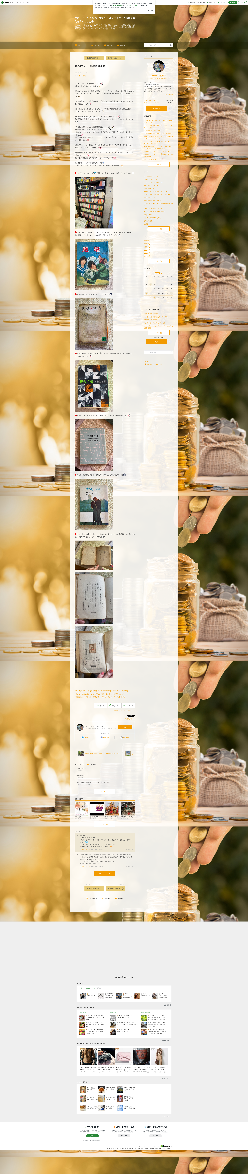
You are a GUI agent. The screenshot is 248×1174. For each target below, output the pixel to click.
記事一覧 (96, 45)
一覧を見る (158, 164)
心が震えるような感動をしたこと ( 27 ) (156, 191)
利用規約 (131, 1148)
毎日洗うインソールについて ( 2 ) (154, 212)
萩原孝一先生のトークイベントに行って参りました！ (116, 58)
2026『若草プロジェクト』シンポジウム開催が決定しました (158, 121)
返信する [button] (130, 849)
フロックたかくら (85, 849)
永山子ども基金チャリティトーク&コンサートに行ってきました (158, 126)
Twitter (86, 737)
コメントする (106, 873)
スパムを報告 (112, 1148)
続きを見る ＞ (169, 94)
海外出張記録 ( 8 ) (149, 221)
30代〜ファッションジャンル (87, 988)
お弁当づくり (82, 1012)
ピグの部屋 (164, 78)
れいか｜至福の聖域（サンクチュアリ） (156, 317)
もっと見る (104, 791)
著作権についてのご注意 (154, 364)
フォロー (125, 727)
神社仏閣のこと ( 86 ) (151, 185)
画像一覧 (109, 45)
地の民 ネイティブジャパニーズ (154, 323)
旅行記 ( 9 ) (147, 224)
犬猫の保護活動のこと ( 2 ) (152, 200)
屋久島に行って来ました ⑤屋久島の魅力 (157, 151)
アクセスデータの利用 (142, 1148)
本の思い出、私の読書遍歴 (90, 65)
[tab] (87, 988)
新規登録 (232, 2)
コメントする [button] (115, 705)
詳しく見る (124, 1136)
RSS (148, 361)
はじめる (92, 1136)
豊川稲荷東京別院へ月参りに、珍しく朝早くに (158, 133)
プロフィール (154, 78)
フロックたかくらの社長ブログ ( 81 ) (155, 182)
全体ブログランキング (151, 100)
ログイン (242, 2)
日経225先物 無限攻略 (151, 314)
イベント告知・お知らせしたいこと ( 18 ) (157, 194)
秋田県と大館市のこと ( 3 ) (152, 218)
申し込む (155, 1136)
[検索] (171, 45)
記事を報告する (131, 719)
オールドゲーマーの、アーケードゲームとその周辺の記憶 (158, 327)
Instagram (126, 737)
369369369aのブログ (151, 320)
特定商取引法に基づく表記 (158, 1148)
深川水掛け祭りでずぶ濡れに (153, 130)
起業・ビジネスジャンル (151, 102)
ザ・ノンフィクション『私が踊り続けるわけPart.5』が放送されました (157, 142)
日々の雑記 (82, 76)
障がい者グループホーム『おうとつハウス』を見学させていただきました (158, 137)
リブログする (129, 705)
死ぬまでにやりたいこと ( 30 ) (153, 208)
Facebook (106, 737)
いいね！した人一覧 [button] (119, 710)
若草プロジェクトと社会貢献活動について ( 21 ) (158, 204)
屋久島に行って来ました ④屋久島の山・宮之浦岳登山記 (158, 155)
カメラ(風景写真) (146, 1012)
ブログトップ (82, 45)
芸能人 (99, 988)
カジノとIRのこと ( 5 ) (151, 179)
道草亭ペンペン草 (85, 866)
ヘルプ (169, 1148)
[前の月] (151, 273)
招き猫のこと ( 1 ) (149, 215)
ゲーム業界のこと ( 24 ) (151, 176)
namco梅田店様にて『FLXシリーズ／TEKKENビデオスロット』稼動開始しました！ (158, 147)
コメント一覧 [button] (131, 710)
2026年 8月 (159, 273)
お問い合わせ (122, 1148)
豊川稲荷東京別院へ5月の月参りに (95, 58)
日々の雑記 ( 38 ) (149, 188)
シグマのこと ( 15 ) (150, 197)
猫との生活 (113, 1012)
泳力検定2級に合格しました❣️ (153, 159)
